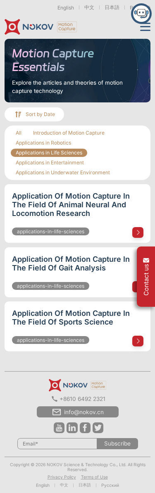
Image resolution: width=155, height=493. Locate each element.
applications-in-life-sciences (50, 231)
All (18, 133)
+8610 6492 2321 (82, 399)
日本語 (112, 7)
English (65, 8)
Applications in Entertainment (50, 162)
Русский (110, 485)
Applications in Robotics (43, 143)
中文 (89, 7)
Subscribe (117, 443)
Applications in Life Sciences (49, 152)
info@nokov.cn (84, 412)
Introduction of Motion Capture (69, 133)
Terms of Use (94, 476)
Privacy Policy (62, 476)
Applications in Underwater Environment (63, 172)
